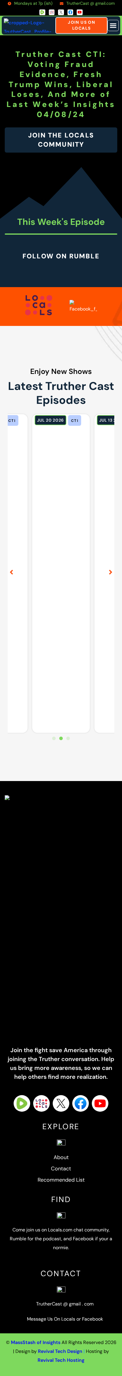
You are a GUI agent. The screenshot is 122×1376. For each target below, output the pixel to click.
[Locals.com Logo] (41, 1103)
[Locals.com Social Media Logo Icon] (52, 12)
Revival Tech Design (60, 1351)
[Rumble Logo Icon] (42, 12)
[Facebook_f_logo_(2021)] (70, 12)
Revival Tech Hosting (61, 1360)
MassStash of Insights (35, 1342)
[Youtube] (80, 12)
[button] (113, 25)
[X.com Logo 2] (61, 12)
